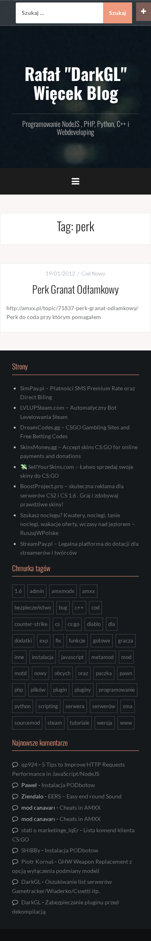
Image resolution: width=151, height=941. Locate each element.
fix (58, 640)
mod (126, 657)
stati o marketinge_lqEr (50, 830)
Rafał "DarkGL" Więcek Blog (76, 82)
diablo (94, 624)
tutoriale (79, 722)
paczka (104, 673)
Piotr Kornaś (37, 861)
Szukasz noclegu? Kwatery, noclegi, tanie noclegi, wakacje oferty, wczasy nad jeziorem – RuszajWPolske (77, 524)
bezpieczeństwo (32, 607)
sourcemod (27, 722)
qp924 (29, 764)
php (18, 689)
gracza (125, 640)
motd (20, 673)
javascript (72, 657)
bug (63, 607)
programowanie (117, 689)
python (22, 706)
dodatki (23, 640)
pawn (126, 673)
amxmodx (63, 591)
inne (19, 657)
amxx (88, 591)
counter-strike (31, 624)
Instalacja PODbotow (68, 784)
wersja (104, 722)
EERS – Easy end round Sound (85, 796)
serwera (75, 706)
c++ (79, 607)
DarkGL (31, 881)
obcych (62, 673)
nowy (40, 673)
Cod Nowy (93, 273)
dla (111, 624)
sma (127, 706)
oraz (83, 673)
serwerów (103, 706)
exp (43, 640)
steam (55, 722)
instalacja (43, 657)
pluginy (82, 689)
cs (57, 624)
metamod (102, 657)
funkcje (77, 640)
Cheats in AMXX (80, 807)
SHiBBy (30, 850)
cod (95, 607)
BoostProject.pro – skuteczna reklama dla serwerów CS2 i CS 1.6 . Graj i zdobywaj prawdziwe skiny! (72, 495)
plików (38, 689)
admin (37, 591)
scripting (48, 706)
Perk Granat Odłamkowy (75, 289)
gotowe (101, 640)
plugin (60, 689)
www (126, 722)
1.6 (18, 591)
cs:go (73, 624)
